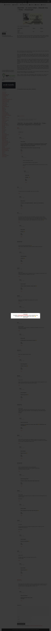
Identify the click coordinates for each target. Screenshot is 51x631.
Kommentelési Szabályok (23, 315)
